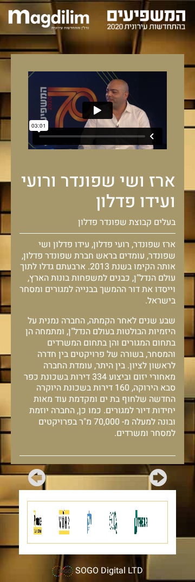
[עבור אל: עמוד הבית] (48, 19)
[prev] (158, 480)
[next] (37, 480)
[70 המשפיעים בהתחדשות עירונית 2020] (146, 19)
